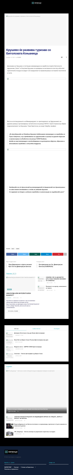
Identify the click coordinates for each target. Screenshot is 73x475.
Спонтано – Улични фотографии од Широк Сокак (28, 353)
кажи (17, 248)
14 (20, 297)
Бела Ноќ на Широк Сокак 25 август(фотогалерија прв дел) (31, 340)
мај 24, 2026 (49, 290)
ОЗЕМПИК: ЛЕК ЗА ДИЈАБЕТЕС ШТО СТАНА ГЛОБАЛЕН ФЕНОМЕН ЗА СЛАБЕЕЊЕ (56, 279)
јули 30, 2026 (18, 433)
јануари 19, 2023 (10, 57)
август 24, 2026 (12, 411)
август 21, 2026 (18, 428)
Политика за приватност (11, 469)
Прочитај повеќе (13, 311)
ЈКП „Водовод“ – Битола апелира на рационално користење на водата (34, 431)
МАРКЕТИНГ (7, 467)
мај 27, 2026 (49, 282)
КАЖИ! (19, 57)
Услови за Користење (27, 467)
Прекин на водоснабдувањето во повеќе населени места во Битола (28, 409)
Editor (9, 297)
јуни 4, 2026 (16, 297)
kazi (13, 248)
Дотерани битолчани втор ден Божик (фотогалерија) (29, 333)
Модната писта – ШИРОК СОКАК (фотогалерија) (27, 346)
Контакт (16, 467)
